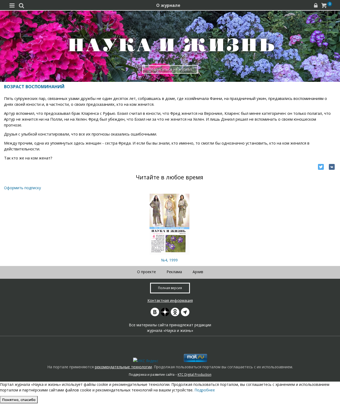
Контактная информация (170, 300)
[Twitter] (321, 167)
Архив (198, 271)
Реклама (174, 271)
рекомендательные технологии (123, 366)
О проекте (146, 271)
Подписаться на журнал (170, 69)
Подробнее (204, 389)
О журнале (168, 5)
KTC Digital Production (194, 374)
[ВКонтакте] (332, 167)
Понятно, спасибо (19, 399)
